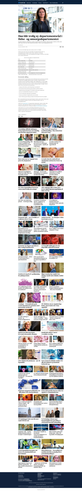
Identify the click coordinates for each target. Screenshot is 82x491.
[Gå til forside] (21, 2)
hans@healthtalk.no (21, 476)
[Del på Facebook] (60, 47)
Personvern (39, 476)
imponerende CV (25, 103)
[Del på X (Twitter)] (61, 47)
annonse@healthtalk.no (26, 479)
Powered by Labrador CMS (41, 489)
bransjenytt (24, 114)
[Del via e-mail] (63, 47)
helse (20, 114)
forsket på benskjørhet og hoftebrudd (41, 105)
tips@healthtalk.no (26, 478)
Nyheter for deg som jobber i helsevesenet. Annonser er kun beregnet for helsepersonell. (32, 0)
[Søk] (62, 2)
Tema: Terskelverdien (54, 2)
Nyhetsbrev (29, 2)
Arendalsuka (34, 2)
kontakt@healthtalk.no (28, 480)
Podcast (40, 2)
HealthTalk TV (45, 2)
